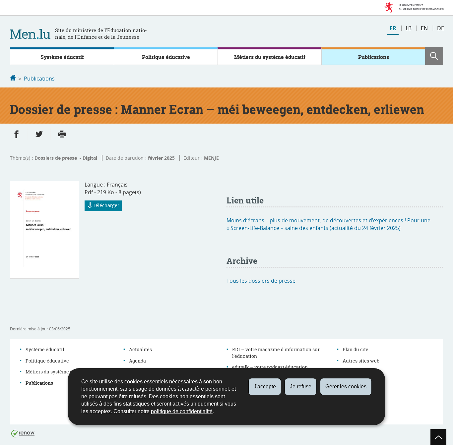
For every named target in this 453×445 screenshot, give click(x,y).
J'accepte (265, 386)
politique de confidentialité (182, 411)
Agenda (137, 361)
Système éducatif (62, 57)
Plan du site (355, 349)
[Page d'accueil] (13, 78)
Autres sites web (361, 361)
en (424, 28)
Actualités (140, 349)
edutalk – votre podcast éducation (270, 367)
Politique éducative (166, 57)
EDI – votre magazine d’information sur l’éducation (276, 352)
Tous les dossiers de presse (261, 280)
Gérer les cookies (345, 386)
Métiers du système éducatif (269, 57)
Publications (373, 57)
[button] (434, 56)
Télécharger (106, 205)
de (440, 28)
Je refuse (300, 386)
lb (409, 28)
